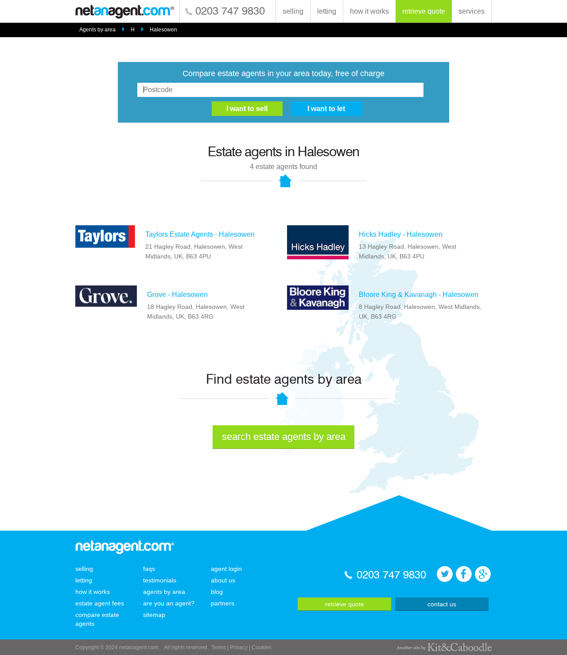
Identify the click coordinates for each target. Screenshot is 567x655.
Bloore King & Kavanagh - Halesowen (418, 294)
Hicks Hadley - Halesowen (401, 234)
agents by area (164, 591)
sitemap (154, 614)
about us (223, 580)
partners (222, 603)
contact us (441, 604)
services (471, 11)
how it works (369, 11)
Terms (218, 647)
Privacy (239, 647)
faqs (149, 568)
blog (217, 591)
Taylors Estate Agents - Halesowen (200, 234)
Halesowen (163, 30)
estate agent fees (99, 603)
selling (293, 11)
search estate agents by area (284, 436)
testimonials (159, 580)
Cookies (262, 647)
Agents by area (97, 30)
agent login (226, 568)
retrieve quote (423, 11)
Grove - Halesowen (177, 294)
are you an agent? (168, 603)
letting (326, 11)
